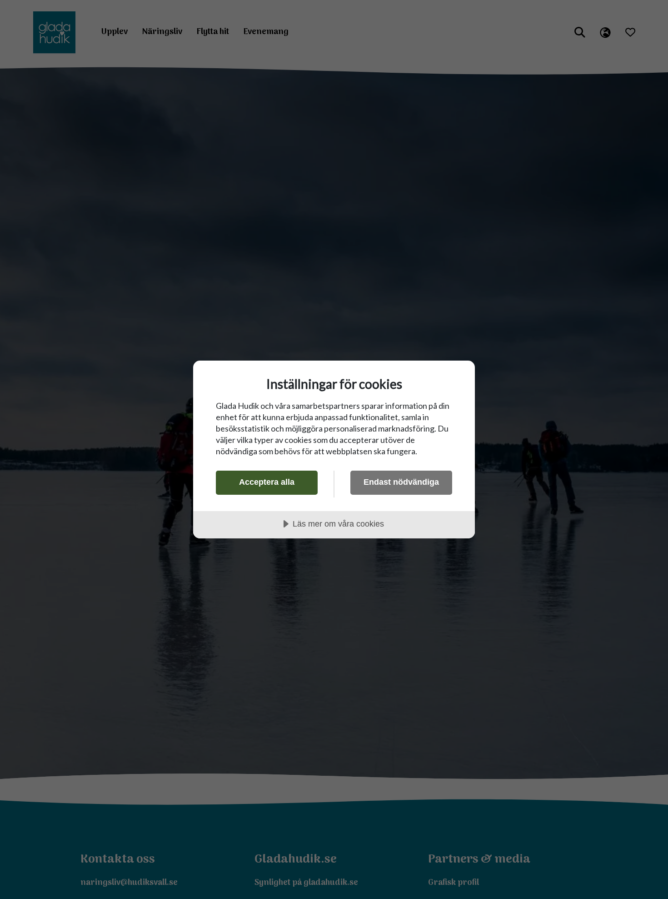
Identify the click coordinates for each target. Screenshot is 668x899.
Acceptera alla (266, 482)
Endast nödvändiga (401, 482)
